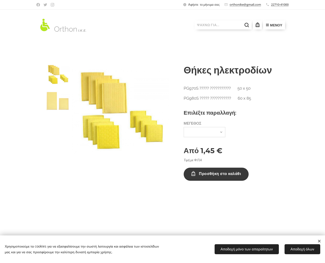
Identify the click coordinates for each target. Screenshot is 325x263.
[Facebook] (38, 5)
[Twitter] (45, 5)
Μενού (276, 25)
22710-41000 (280, 4)
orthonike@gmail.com (245, 4)
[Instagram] (52, 5)
